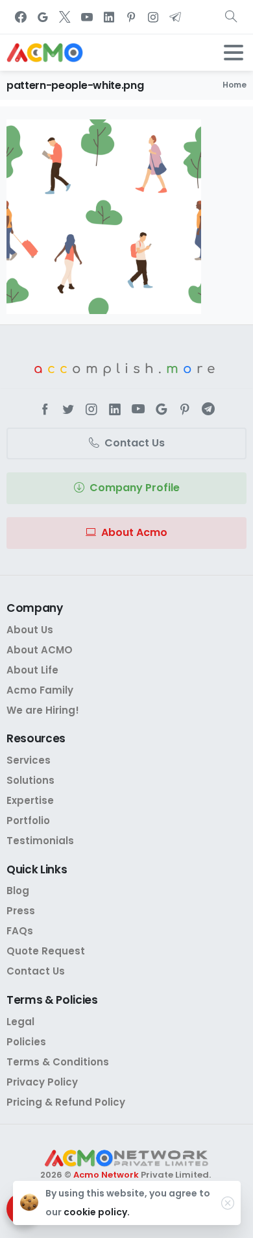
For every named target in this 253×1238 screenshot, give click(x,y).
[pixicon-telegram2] (208, 409)
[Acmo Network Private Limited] (126, 1158)
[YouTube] (87, 16)
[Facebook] (21, 16)
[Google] (43, 16)
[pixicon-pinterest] (185, 409)
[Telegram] (175, 16)
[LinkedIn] (109, 16)
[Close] (227, 1202)
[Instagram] (153, 16)
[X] (65, 16)
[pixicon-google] (161, 409)
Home (235, 84)
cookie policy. (97, 1212)
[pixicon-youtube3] (138, 409)
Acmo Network (106, 1175)
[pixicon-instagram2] (91, 409)
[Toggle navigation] (234, 53)
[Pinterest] (131, 16)
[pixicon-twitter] (68, 409)
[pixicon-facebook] (44, 409)
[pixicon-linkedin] (114, 409)
